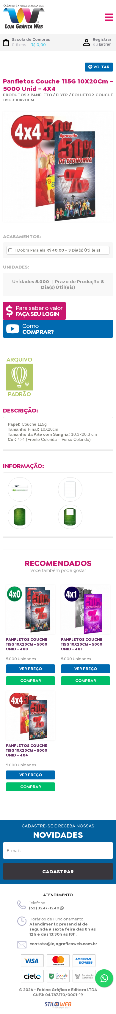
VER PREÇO (30, 668)
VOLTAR (101, 66)
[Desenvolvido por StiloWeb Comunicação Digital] (58, 1005)
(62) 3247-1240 (44, 908)
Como (38, 329)
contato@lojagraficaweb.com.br (63, 943)
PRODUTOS (14, 94)
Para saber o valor (39, 311)
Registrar (102, 39)
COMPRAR (30, 680)
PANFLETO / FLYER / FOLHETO (61, 94)
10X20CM (24, 100)
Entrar (105, 44)
